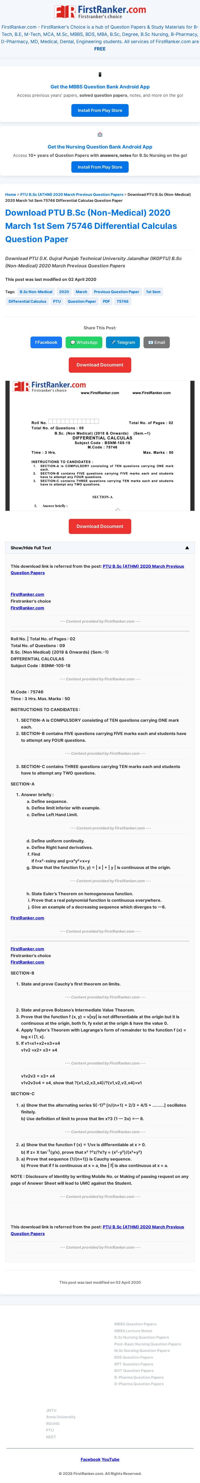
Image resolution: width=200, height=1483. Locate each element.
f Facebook (46, 342)
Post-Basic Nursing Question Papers (147, 1344)
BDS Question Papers (133, 1357)
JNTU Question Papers (73, 1315)
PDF (106, 301)
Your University (65, 1401)
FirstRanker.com (27, 594)
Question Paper (82, 301)
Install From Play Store (100, 110)
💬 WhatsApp (84, 342)
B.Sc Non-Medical (36, 291)
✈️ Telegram (123, 342)
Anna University (61, 1417)
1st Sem (153, 291)
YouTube (111, 1459)
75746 (123, 301)
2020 (64, 291)
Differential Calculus (27, 301)
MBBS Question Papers (135, 1324)
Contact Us (140, 1401)
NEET (51, 1437)
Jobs (105, 1401)
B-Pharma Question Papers (139, 1377)
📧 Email (156, 342)
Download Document (100, 364)
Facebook (91, 1459)
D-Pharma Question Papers (139, 1384)
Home (10, 194)
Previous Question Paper (116, 291)
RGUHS (52, 1423)
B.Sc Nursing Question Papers (141, 1337)
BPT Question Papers (133, 1364)
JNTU (51, 1410)
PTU (57, 301)
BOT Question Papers (134, 1370)
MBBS (120, 1315)
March (81, 291)
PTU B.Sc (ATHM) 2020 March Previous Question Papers (71, 194)
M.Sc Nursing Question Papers (142, 1350)
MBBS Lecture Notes (133, 1331)
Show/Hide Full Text (31, 547)
